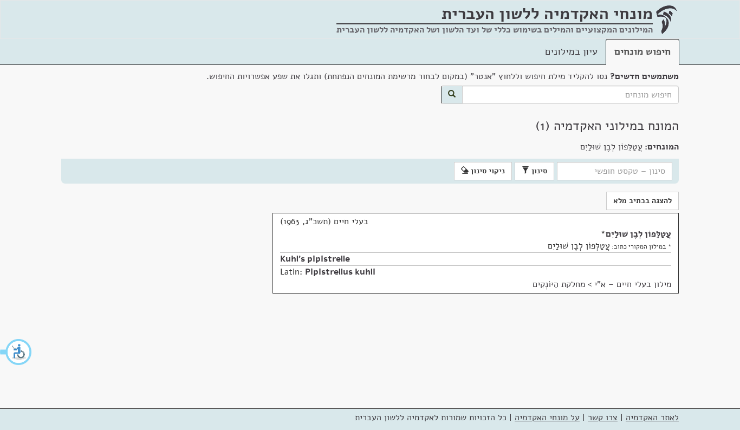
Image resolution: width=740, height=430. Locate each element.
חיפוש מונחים (642, 51)
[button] (16, 352)
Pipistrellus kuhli (340, 272)
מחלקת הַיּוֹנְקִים (559, 284)
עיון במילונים (571, 51)
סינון (538, 171)
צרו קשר (603, 418)
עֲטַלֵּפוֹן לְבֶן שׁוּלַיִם (638, 234)
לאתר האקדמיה (652, 418)
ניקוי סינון (487, 171)
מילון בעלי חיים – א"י (632, 284)
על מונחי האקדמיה (547, 418)
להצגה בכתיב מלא (642, 201)
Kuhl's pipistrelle (315, 259)
